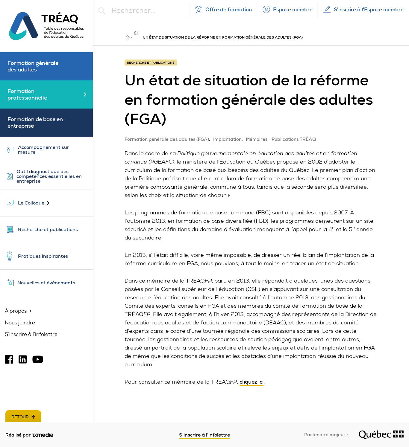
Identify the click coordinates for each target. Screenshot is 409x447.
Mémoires (256, 139)
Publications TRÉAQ (294, 139)
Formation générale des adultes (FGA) (167, 139)
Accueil (128, 37)
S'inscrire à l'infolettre (204, 435)
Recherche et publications (136, 33)
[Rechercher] (148, 10)
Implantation (227, 139)
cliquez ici (251, 381)
